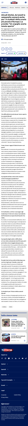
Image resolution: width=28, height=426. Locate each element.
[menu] (2, 2)
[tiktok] (26, 358)
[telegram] (19, 358)
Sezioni (3, 364)
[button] (14, 2)
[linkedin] (15, 358)
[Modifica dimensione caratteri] (10, 48)
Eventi (3, 385)
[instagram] (5, 358)
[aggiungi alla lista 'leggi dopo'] (6, 48)
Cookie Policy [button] (17, 395)
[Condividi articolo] (2, 48)
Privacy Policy (4, 397)
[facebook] (2, 358)
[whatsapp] (9, 358)
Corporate (3, 395)
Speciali (3, 369)
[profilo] (26, 2)
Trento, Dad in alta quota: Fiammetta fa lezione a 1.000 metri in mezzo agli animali (18, 323)
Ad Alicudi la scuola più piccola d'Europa (18, 336)
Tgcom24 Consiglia (6, 380)
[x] (12, 358)
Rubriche (4, 374)
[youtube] (22, 358)
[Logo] (14, 2)
